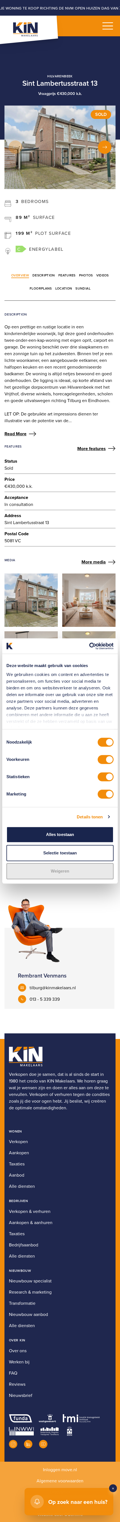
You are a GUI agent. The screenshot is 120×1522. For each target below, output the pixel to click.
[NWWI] (21, 1431)
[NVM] (69, 1431)
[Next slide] (104, 147)
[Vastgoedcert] (47, 1418)
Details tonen (90, 816)
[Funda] (20, 1418)
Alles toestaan (60, 834)
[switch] (106, 759)
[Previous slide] (15, 147)
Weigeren (60, 871)
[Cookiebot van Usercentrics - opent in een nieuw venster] (89, 646)
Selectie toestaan (60, 852)
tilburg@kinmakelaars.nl (53, 988)
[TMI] (81, 1418)
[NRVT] (49, 1431)
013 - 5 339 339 (45, 999)
